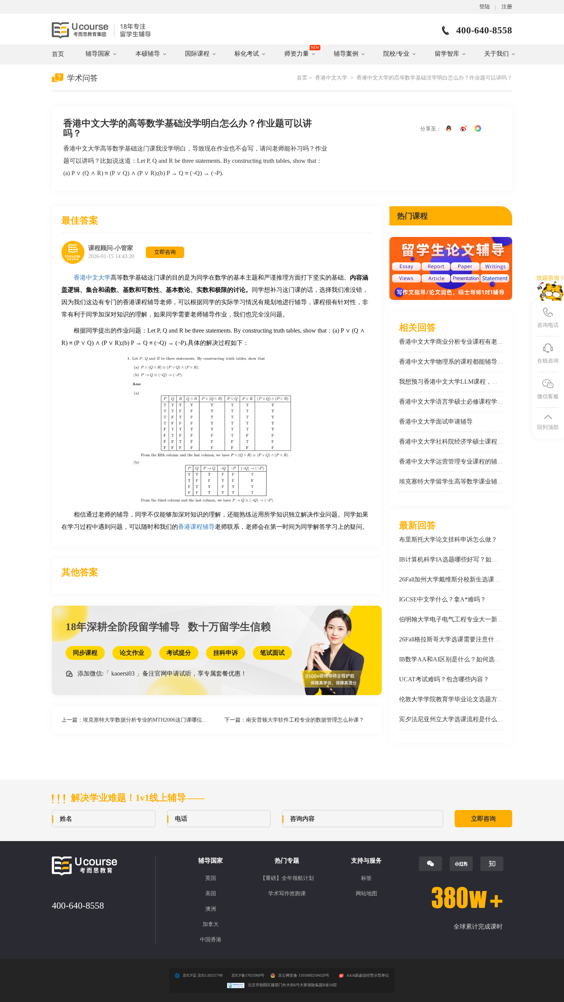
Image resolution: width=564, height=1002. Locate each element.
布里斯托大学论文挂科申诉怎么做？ (448, 539)
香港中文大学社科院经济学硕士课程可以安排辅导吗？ (472, 441)
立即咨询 (165, 252)
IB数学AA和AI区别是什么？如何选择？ (453, 659)
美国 (210, 893)
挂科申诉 (225, 652)
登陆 (484, 7)
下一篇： (294, 720)
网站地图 (366, 893)
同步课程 (85, 652)
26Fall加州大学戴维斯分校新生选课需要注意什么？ (468, 579)
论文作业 (132, 652)
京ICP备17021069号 (247, 975)
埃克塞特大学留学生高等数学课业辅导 (451, 481)
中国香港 (210, 939)
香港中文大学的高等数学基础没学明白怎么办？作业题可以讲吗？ (434, 78)
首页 (58, 54)
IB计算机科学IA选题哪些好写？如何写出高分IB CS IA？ (475, 559)
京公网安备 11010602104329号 (303, 975)
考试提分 (179, 652)
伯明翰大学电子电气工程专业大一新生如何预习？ (466, 619)
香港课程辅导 (196, 526)
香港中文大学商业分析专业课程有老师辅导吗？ (463, 341)
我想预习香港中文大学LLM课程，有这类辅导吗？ (467, 381)
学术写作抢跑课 (287, 893)
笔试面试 (272, 652)
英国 (210, 878)
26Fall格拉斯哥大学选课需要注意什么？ (452, 639)
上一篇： (139, 720)
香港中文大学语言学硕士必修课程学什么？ (457, 401)
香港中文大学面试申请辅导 (436, 421)
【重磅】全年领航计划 (287, 878)
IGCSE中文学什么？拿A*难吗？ (442, 599)
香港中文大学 (332, 78)
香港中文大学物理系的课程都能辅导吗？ (454, 361)
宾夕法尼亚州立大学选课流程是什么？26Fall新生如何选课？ (480, 719)
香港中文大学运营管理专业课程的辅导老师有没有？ (469, 461)
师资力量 (296, 53)
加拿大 (211, 924)
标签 (366, 878)
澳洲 (210, 909)
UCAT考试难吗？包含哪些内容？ (444, 679)
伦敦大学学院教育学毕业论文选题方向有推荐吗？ (466, 699)
